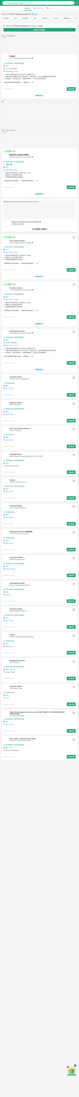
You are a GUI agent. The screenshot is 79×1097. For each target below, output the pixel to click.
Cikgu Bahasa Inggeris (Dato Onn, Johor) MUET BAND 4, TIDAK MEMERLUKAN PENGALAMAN (37, 713)
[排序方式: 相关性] (75, 18)
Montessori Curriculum (11, 181)
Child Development (27, 181)
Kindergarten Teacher (17, 331)
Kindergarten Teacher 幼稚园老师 (21, 532)
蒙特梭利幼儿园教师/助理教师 (19, 155)
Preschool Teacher (16, 288)
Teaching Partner (16, 454)
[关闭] (75, 1065)
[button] (74, 37)
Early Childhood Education (12, 82)
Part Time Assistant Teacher (19, 428)
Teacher (12, 480)
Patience (26, 82)
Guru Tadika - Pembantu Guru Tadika (23, 739)
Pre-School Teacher (16, 557)
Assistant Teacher (16, 377)
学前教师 (12, 56)
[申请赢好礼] (71, 1071)
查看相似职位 (39, 95)
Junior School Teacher (17, 241)
